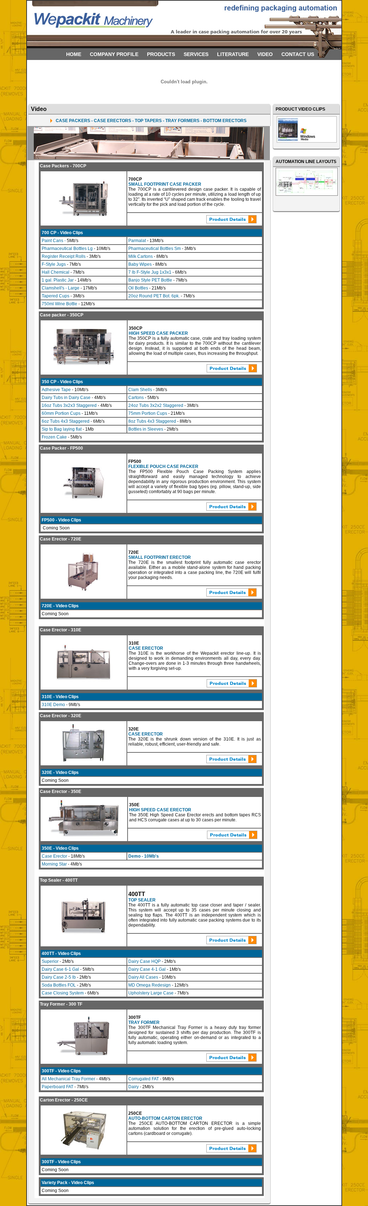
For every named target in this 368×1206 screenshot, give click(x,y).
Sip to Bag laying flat (62, 429)
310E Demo (53, 704)
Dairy (134, 1086)
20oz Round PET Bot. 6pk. (154, 295)
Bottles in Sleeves (145, 429)
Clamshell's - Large (61, 288)
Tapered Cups (56, 295)
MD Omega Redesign (149, 985)
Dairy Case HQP (144, 961)
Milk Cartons (140, 256)
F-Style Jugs (54, 264)
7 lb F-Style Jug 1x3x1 (149, 272)
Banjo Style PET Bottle (150, 280)
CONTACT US (297, 54)
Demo (135, 856)
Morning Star (54, 864)
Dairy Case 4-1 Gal (147, 969)
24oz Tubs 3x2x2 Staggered (155, 405)
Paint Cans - (54, 240)
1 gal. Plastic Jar (58, 280)
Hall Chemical (55, 272)
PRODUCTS (161, 54)
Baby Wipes (140, 264)
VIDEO (265, 54)
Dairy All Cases (143, 977)
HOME (73, 54)
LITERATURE (233, 54)
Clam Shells (140, 389)
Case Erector (55, 856)
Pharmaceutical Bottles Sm (155, 248)
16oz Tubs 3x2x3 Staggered (69, 405)
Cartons (136, 397)
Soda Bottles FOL (59, 985)
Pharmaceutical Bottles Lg (68, 248)
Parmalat (137, 240)
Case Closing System (63, 993)
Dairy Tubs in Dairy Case (66, 397)
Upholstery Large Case (151, 993)
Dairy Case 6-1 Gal (60, 969)
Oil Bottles (138, 288)
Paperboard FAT (57, 1086)
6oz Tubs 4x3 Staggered (65, 421)
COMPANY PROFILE (114, 54)
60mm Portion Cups (61, 413)
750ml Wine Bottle (59, 303)
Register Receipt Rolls (64, 256)
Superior (50, 961)
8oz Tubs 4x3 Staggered (152, 421)
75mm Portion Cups (147, 413)
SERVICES (196, 54)
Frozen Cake (55, 437)
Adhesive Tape (57, 389)
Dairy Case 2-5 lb (59, 977)
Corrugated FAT (144, 1078)
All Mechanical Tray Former (69, 1078)
